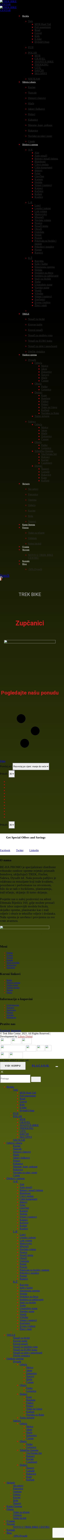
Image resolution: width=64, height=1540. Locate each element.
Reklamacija (11, 1017)
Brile (30, 516)
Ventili (38, 290)
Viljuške (39, 293)
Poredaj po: (6, 766)
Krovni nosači (35, 330)
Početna (10, 953)
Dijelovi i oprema (30, 144)
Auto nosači (41, 155)
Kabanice (33, 119)
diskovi (38, 170)
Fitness (25, 527)
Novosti (25, 549)
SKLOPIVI (41, 73)
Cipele (16, 1175)
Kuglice (39, 197)
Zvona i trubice (42, 302)
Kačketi (45, 410)
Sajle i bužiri (41, 264)
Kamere (39, 179)
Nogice (38, 223)
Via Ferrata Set (49, 454)
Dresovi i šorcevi (37, 98)
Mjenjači (39, 217)
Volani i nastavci (43, 185)
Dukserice (46, 371)
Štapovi (45, 468)
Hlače (31, 103)
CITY (38, 67)
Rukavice (33, 130)
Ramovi (39, 252)
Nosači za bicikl (36, 319)
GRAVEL (40, 58)
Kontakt (10, 960)
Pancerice (33, 494)
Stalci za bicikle (43, 278)
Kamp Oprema (14, 1506)
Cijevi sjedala (42, 164)
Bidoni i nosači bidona (46, 158)
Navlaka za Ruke (50, 413)
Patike (44, 386)
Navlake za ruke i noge (40, 136)
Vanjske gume (42, 287)
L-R (30, 202)
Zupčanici (40, 299)
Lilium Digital (25, 1036)
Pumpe (38, 249)
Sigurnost (10, 1007)
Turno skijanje (42, 416)
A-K (30, 149)
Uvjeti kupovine (13, 1005)
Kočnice (39, 191)
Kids (37, 36)
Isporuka (10, 1015)
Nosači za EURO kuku (40, 340)
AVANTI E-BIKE (44, 61)
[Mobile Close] (2, 1072)
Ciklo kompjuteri (43, 167)
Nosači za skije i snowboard (42, 346)
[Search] (36, 1079)
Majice (44, 365)
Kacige (31, 87)
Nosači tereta (41, 226)
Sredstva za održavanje (46, 275)
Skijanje (26, 483)
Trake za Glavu (49, 407)
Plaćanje (10, 1012)
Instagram (16, 1030)
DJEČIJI (39, 70)
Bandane (45, 398)
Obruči (38, 229)
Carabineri (46, 462)
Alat (37, 152)
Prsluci (31, 114)
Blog (24, 564)
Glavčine (39, 176)
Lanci (38, 205)
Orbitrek (32, 538)
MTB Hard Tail (43, 24)
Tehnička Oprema (44, 451)
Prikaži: (4, 773)
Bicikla (25, 16)
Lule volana (41, 211)
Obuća (38, 383)
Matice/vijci (41, 214)
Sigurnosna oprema (45, 267)
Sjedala (38, 182)
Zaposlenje (11, 967)
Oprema (32, 499)
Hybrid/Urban (42, 42)
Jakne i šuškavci (36, 108)
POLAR (32, 52)
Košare (38, 194)
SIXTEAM (19, 1140)
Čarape (45, 380)
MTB (37, 55)
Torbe (38, 281)
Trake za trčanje (36, 532)
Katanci (39, 188)
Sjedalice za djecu (44, 272)
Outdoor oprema (29, 354)
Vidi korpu (13, 1066)
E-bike (38, 39)
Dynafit (32, 360)
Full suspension (43, 27)
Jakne (44, 368)
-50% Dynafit (35, 569)
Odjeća (38, 363)
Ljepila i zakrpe (43, 208)
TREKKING (41, 64)
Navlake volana (43, 220)
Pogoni (38, 237)
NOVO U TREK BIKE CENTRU (31, 1527)
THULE (25, 314)
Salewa (32, 421)
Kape (44, 395)
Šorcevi (45, 374)
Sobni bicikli (34, 543)
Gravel (38, 33)
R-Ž (30, 258)
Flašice (44, 401)
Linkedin (34, 850)
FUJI (30, 47)
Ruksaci (45, 457)
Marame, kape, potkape (40, 125)
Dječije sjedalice (21, 1355)
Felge (37, 173)
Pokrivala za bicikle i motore (34, 1270)
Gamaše (45, 471)
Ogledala (39, 232)
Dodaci (38, 392)
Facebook (5, 850)
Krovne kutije (35, 324)
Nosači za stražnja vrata (40, 335)
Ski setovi (33, 489)
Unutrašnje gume (43, 284)
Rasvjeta (39, 261)
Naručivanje (11, 1010)
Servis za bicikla (13, 963)
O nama (10, 955)
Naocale (32, 92)
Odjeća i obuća (29, 82)
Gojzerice (46, 389)
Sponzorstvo (11, 965)
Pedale (38, 235)
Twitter (19, 850)
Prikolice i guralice (44, 246)
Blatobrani (40, 161)
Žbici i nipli (41, 305)
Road (37, 30)
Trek (30, 21)
